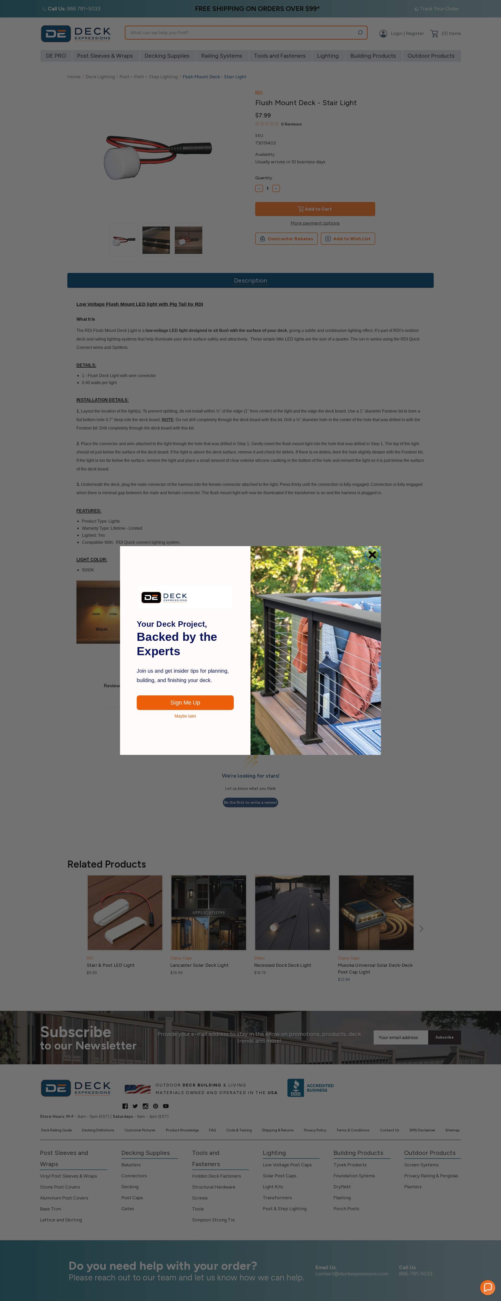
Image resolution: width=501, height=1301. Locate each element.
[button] (487, 1287)
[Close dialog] (372, 554)
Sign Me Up (185, 702)
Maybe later (185, 716)
